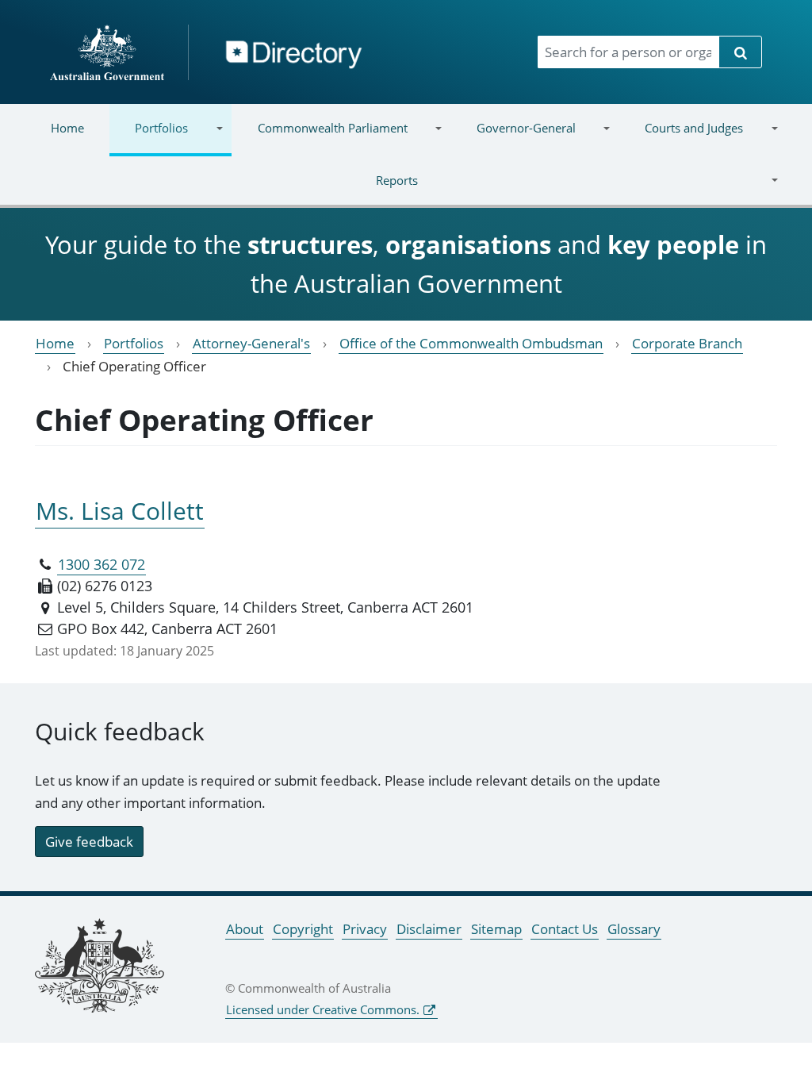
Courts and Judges (681, 138)
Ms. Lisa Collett (120, 510)
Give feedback (89, 841)
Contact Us (564, 929)
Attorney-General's (251, 343)
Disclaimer (429, 929)
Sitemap (496, 929)
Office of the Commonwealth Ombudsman (471, 343)
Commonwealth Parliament (319, 138)
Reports (221, 190)
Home (67, 128)
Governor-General (513, 138)
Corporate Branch (687, 343)
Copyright (303, 929)
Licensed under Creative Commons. (322, 1009)
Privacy (365, 929)
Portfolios (148, 138)
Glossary (634, 929)
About (244, 929)
